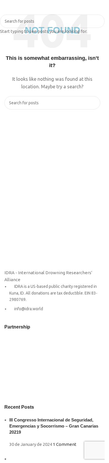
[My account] (98, 9)
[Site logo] (52, 8)
